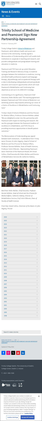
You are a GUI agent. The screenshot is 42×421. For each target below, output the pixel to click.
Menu (8, 16)
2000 (5, 309)
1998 (5, 316)
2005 (5, 291)
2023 (5, 228)
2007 (5, 284)
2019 (5, 242)
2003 (5, 298)
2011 (2, 22)
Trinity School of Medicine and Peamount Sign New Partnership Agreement (19, 24)
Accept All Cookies (27, 417)
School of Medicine (24, 48)
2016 (5, 252)
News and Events (6, 340)
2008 (5, 280)
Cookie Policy (28, 413)
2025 (5, 220)
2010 (5, 273)
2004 (5, 295)
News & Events (10, 12)
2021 (5, 235)
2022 (5, 231)
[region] (21, 407)
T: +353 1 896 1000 (7, 373)
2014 (5, 259)
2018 (5, 245)
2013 (5, 263)
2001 (5, 305)
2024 (5, 224)
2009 (5, 277)
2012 (5, 266)
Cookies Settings (12, 417)
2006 (5, 287)
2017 (5, 249)
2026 (5, 217)
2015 (5, 256)
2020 (5, 238)
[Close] (39, 396)
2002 (5, 302)
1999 (5, 312)
